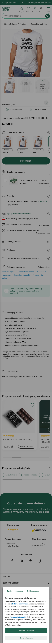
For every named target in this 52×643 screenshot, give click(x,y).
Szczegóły (19, 591)
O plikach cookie (33, 591)
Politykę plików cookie (18, 617)
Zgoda (9, 591)
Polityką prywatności (20, 604)
